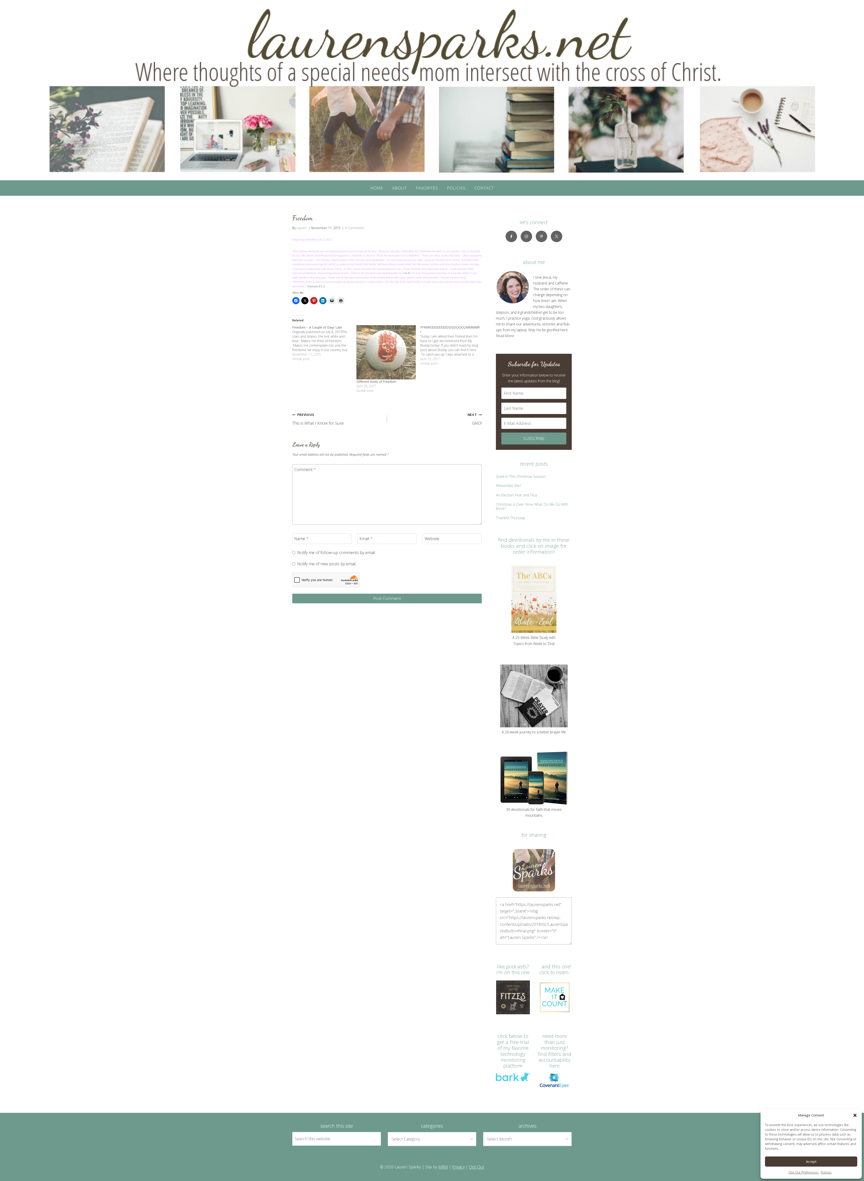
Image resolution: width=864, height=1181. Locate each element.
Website (432, 538)
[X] (556, 236)
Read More (505, 335)
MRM (443, 1167)
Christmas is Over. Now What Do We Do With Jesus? (532, 506)
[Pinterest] (541, 236)
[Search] (372, 1139)
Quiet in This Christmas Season (520, 476)
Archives (527, 1125)
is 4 (407, 273)
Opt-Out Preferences (803, 1172)
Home (376, 188)
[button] (855, 1115)
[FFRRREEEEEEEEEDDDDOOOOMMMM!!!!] (452, 345)
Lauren (302, 228)
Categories (432, 1125)
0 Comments (354, 228)
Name (301, 538)
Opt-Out (476, 1167)
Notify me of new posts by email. (326, 563)
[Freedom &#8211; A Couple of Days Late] (324, 343)
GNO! (475, 419)
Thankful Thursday (510, 517)
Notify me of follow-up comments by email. (336, 552)
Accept (811, 1161)
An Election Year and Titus (517, 495)
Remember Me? (508, 485)
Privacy (458, 1167)
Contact (484, 188)
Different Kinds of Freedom (376, 381)
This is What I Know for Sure (318, 419)
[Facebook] (511, 236)
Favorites (427, 188)
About (399, 188)
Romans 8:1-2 (316, 286)
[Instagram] (526, 236)
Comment (305, 469)
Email (366, 538)
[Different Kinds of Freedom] (386, 352)
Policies (826, 1172)
